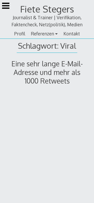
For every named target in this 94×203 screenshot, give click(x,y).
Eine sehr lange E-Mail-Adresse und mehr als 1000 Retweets (47, 72)
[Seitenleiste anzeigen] (5, 6)
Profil (19, 33)
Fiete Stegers (47, 9)
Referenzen (42, 33)
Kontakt (71, 33)
